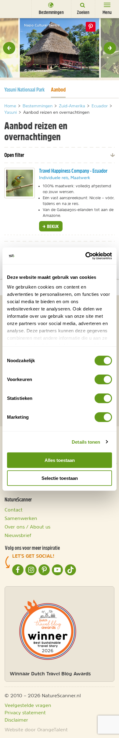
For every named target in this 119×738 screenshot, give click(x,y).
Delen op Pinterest (91, 27)
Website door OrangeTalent (36, 729)
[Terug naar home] (13, 8)
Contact (14, 509)
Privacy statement (25, 712)
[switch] (103, 379)
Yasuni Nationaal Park (24, 89)
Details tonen (86, 441)
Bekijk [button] (52, 226)
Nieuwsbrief (18, 535)
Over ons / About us (27, 526)
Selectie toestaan (59, 478)
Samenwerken (21, 518)
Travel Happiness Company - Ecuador (73, 170)
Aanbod (58, 89)
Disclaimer (16, 719)
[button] (9, 48)
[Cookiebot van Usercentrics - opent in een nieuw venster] (85, 256)
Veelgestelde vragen (28, 705)
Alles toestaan (60, 460)
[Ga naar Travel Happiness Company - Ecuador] (19, 183)
